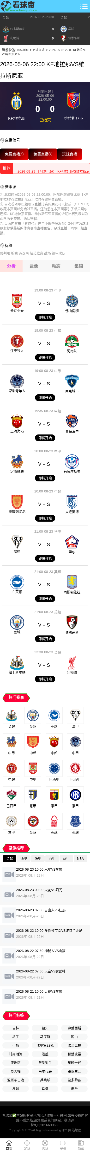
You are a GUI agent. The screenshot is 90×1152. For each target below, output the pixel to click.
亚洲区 (16, 1063)
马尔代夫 (45, 1071)
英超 (5, 17)
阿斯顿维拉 (72, 592)
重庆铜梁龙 (17, 511)
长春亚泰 (17, 310)
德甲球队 (58, 253)
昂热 (17, 552)
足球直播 (38, 50)
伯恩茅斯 (72, 632)
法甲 (57, 532)
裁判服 (5, 253)
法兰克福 (74, 1045)
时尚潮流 (15, 1054)
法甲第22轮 (45, 1045)
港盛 (45, 1054)
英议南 (24, 253)
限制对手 (45, 1063)
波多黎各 (74, 1080)
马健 (45, 1089)
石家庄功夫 (72, 471)
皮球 (15, 1089)
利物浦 (72, 672)
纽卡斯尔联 (17, 672)
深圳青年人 (17, 391)
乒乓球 (45, 1080)
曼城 (17, 632)
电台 (74, 1089)
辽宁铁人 (17, 351)
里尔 (72, 552)
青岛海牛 (72, 431)
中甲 (57, 290)
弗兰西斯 (74, 1028)
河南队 (72, 351)
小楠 (15, 1045)
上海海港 (17, 431)
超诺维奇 (36, 253)
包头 (45, 1028)
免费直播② (43, 154)
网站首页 (23, 50)
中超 (57, 331)
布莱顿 (17, 592)
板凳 (14, 253)
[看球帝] (18, 6)
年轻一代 (74, 1063)
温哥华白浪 (15, 1080)
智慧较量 (74, 1054)
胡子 (15, 1037)
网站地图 (75, 1130)
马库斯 (45, 1037)
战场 (47, 253)
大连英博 (72, 512)
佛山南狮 (72, 311)
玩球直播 (69, 154)
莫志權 (16, 1071)
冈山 (74, 1037)
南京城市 (72, 391)
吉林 (15, 1028)
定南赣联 (17, 471)
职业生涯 (74, 1071)
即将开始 (45, 317)
